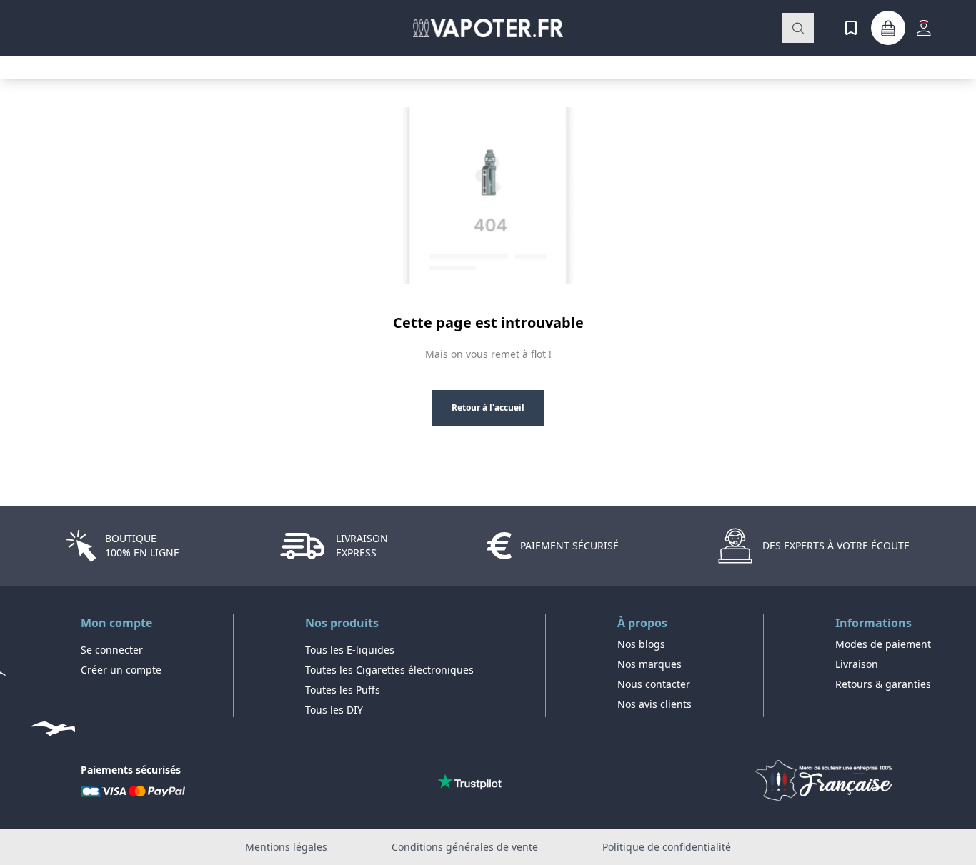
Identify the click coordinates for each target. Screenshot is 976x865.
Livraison (856, 664)
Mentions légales (286, 847)
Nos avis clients (654, 704)
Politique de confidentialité (666, 847)
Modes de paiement (883, 644)
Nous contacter (653, 684)
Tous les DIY (334, 709)
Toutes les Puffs (342, 689)
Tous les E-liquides (349, 649)
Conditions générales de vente (465, 847)
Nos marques (649, 664)
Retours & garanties (883, 684)
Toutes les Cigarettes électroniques (389, 669)
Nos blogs (641, 644)
